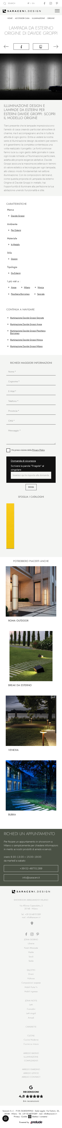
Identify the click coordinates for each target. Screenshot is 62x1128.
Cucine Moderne (31, 1039)
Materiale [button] (12, 238)
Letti (31, 1004)
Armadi (31, 1017)
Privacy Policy (38, 450)
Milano (27, 287)
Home (10, 18)
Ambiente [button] (12, 224)
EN (33, 3)
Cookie (24, 1116)
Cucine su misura (31, 1044)
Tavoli (31, 956)
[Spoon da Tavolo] (55, 46)
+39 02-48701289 (31, 868)
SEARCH (11, 3)
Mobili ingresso (31, 991)
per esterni (16, 230)
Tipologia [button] (12, 267)
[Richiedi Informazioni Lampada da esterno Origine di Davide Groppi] (21, 46)
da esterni (16, 273)
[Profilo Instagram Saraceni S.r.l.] (51, 3)
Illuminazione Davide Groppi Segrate (27, 318)
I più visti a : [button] (13, 281)
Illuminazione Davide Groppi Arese (26, 324)
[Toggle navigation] (57, 11)
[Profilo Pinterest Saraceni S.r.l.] (57, 3)
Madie (31, 952)
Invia (31, 487)
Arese (13, 287)
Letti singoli (31, 1013)
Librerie (31, 943)
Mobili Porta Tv (31, 987)
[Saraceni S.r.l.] (31, 11)
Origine (51, 18)
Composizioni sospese (31, 982)
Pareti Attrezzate (31, 947)
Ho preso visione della (28, 450)
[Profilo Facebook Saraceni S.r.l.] (45, 3)
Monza (41, 287)
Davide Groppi (17, 216)
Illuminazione (38, 18)
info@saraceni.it (31, 877)
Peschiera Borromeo (20, 294)
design (14, 259)
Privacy (17, 1116)
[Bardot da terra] (7, 46)
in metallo (15, 244)
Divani (31, 974)
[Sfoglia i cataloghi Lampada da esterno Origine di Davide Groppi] (40, 46)
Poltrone (31, 978)
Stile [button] (9, 253)
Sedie (31, 960)
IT (28, 3)
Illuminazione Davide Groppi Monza (26, 340)
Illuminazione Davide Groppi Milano (26, 346)
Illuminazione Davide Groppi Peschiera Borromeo (27, 332)
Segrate (41, 294)
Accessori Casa (22, 18)
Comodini (31, 1009)
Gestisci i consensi (39, 1116)
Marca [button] (10, 210)
